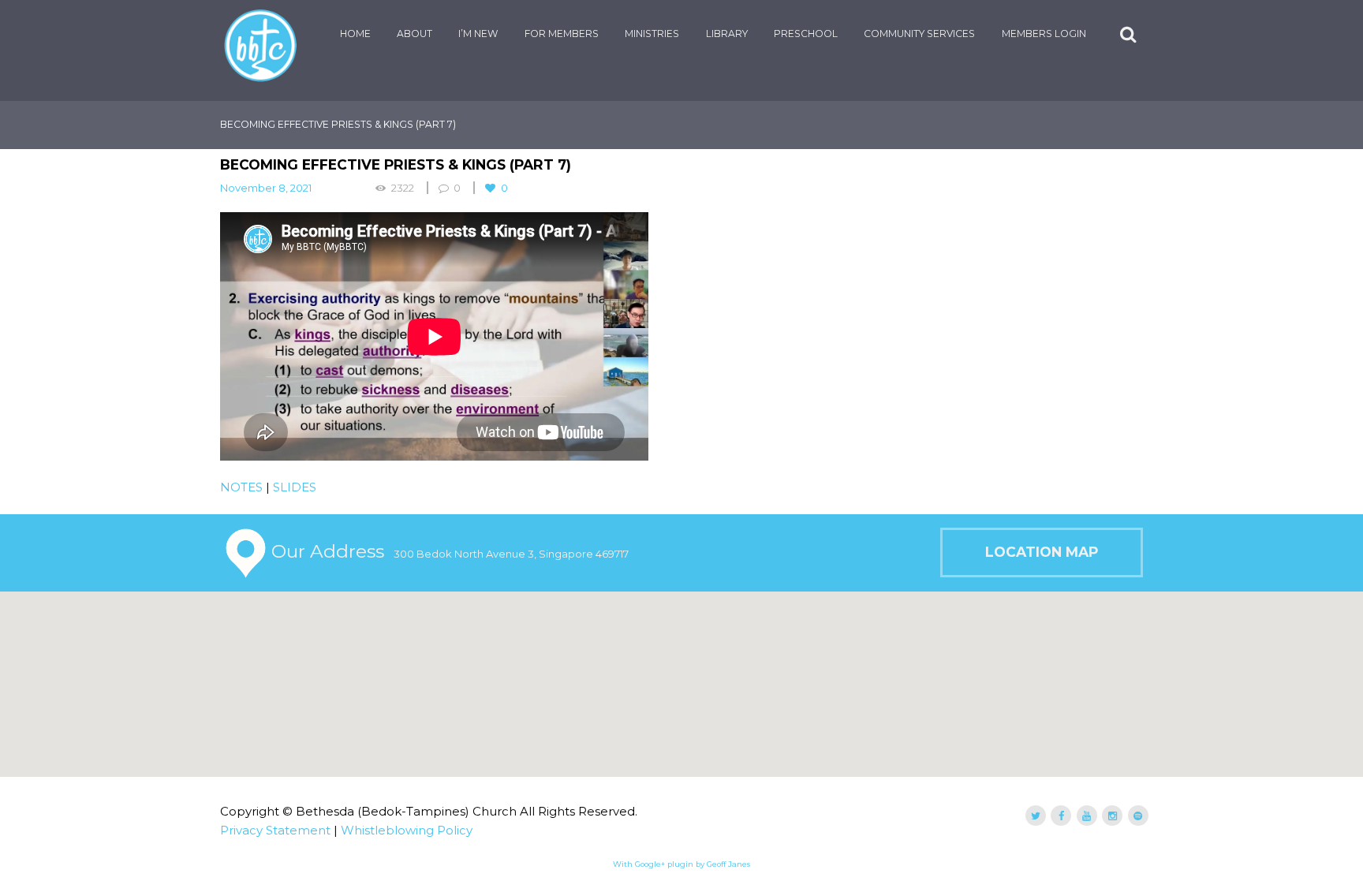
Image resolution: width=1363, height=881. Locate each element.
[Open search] (1129, 34)
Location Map (1041, 551)
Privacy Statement (275, 830)
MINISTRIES (652, 33)
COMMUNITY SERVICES (919, 33)
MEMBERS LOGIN (1044, 33)
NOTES (241, 487)
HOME (355, 33)
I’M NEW (478, 33)
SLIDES (294, 487)
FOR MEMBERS (562, 33)
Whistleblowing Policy (406, 830)
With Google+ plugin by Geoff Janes (681, 864)
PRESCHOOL (806, 33)
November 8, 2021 (266, 187)
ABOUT (414, 33)
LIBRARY (727, 33)
